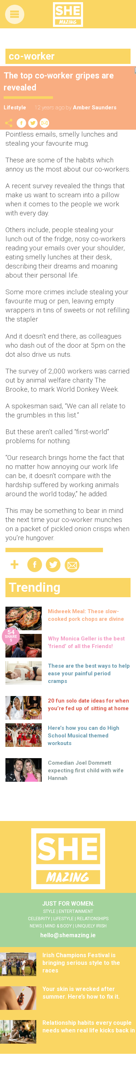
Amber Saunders (94, 107)
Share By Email (45, 123)
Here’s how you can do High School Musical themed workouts (83, 736)
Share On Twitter (33, 123)
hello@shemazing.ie (68, 935)
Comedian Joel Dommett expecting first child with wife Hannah (86, 770)
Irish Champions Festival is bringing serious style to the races (81, 963)
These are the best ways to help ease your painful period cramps (89, 673)
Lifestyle (15, 107)
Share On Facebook (21, 123)
